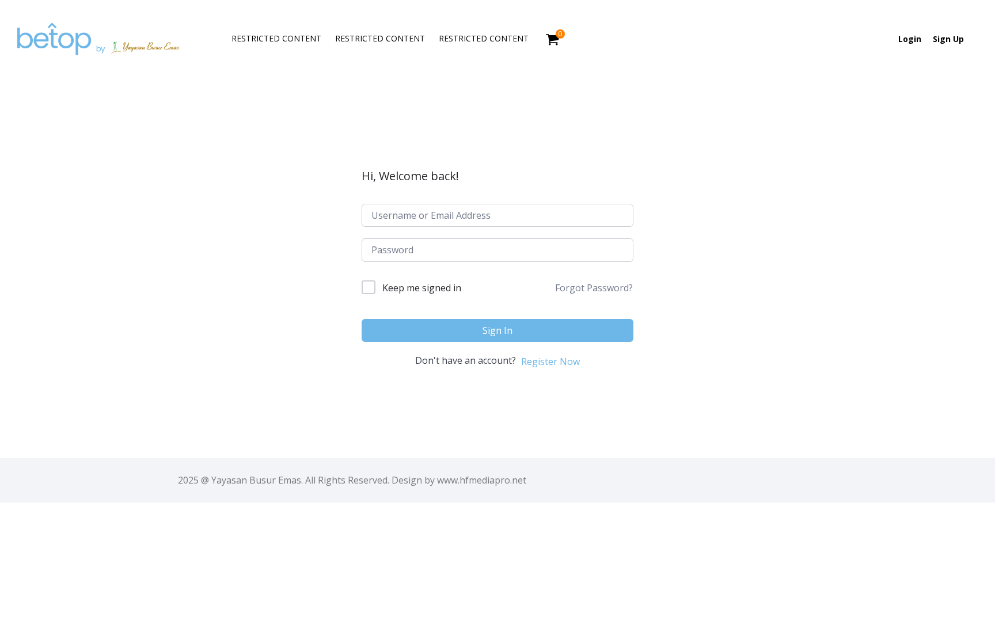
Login (909, 38)
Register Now (550, 361)
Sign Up (948, 38)
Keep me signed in (421, 287)
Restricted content (276, 38)
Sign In (497, 330)
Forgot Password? (594, 287)
